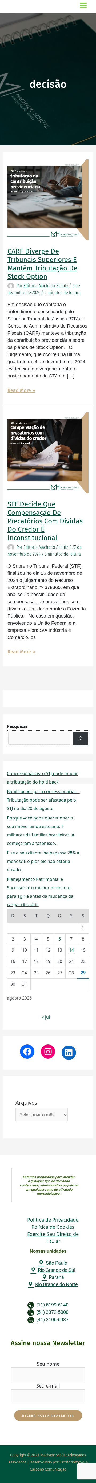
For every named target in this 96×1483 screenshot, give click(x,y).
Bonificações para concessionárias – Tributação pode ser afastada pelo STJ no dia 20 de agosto (43, 800)
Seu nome (48, 1364)
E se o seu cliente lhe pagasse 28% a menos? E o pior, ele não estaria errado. (43, 861)
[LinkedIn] (69, 1053)
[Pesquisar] (80, 738)
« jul (46, 1017)
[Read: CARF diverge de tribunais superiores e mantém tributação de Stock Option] (48, 199)
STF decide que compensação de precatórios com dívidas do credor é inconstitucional (45, 521)
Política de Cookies (52, 1227)
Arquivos (26, 1102)
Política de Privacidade (52, 1220)
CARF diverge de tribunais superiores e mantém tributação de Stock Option (42, 264)
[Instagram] (48, 1051)
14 (71, 950)
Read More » (21, 390)
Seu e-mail (48, 1386)
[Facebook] (27, 1051)
